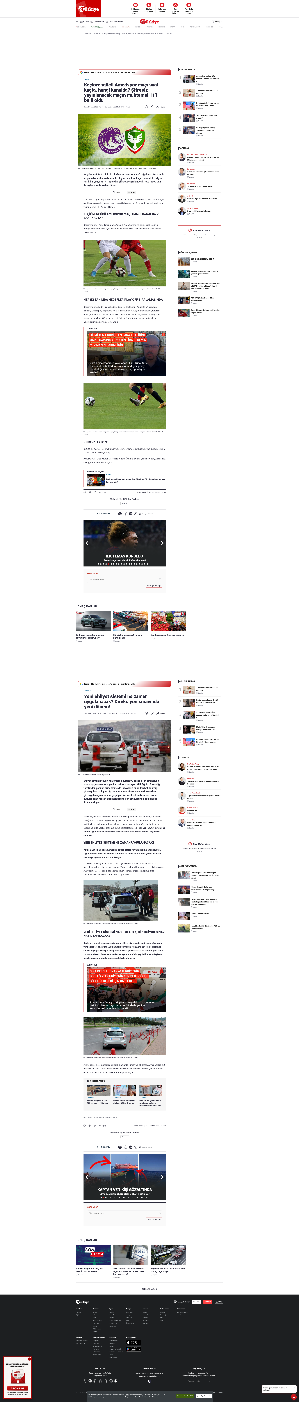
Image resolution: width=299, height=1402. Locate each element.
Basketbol (112, 1326)
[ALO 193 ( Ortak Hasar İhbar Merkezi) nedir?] (184, 304)
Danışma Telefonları (116, 1352)
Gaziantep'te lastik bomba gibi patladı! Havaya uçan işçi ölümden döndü (205, 875)
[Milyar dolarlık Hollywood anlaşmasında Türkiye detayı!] (184, 893)
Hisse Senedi (97, 1320)
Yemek (145, 1318)
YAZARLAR (112, 27)
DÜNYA (172, 27)
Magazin (96, 1340)
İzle (222, 27)
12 (126, 564)
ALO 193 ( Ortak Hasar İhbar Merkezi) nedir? (202, 299)
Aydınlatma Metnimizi (138, 1397)
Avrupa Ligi (113, 1323)
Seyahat (146, 1320)
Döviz (94, 1318)
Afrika (128, 1320)
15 (134, 564)
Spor (111, 1309)
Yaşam (145, 1309)
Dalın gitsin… (192, 810)
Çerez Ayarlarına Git (203, 1396)
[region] (150, 1396)
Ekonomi (96, 1309)
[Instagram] (105, 1381)
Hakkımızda (113, 1340)
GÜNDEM (138, 27)
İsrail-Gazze (130, 1323)
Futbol (111, 1312)
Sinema (162, 1312)
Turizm (95, 1332)
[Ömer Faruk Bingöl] (182, 796)
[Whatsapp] (146, 106)
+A (134, 192)
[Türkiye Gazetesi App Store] (133, 1342)
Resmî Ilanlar (97, 1346)
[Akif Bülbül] (182, 199)
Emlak (95, 1326)
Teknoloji (96, 1343)
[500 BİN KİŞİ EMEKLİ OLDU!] (184, 265)
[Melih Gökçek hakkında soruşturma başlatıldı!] (189, 729)
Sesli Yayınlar (181, 1315)
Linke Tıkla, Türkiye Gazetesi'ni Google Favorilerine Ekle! (109, 72)
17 (139, 564)
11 (124, 564)
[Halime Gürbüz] (182, 810)
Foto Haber (96, 1352)
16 (137, 564)
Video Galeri (97, 1355)
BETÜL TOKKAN (93, 1117)
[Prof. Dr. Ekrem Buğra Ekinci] (182, 157)
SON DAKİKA (81, 27)
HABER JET (209, 27)
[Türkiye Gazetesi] (149, 24)
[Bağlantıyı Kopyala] (152, 107)
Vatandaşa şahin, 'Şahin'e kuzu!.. (200, 186)
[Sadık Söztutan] (182, 211)
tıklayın (199, 237)
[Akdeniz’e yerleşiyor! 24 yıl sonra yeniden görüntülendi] (184, 277)
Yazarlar (79, 1337)
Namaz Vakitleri (182, 1312)
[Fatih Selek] (182, 186)
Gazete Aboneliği (99, 21)
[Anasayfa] (82, 1302)
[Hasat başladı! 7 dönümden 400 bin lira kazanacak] (184, 932)
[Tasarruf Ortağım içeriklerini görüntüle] (97, 27)
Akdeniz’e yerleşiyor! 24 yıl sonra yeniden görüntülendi (204, 272)
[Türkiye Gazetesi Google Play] (133, 1349)
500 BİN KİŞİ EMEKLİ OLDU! (202, 259)
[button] (162, 543)
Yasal (111, 1355)
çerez (127, 1395)
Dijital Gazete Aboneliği (116, 21)
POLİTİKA (150, 27)
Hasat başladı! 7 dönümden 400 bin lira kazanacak (205, 927)
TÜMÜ (150, 564)
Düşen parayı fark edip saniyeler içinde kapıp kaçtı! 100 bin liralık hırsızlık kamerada (204, 902)
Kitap (162, 1318)
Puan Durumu (114, 1315)
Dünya (128, 1309)
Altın (94, 1315)
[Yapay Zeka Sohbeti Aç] (294, 1397)
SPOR (182, 27)
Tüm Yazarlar (80, 1343)
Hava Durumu (147, 1315)
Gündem (79, 1309)
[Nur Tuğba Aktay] (182, 767)
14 (131, 564)
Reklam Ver (113, 1357)
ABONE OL (208, 1302)
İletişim (112, 1343)
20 (147, 564)
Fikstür (111, 1318)
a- (129, 192)
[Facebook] (90, 492)
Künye (111, 1346)
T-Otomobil (97, 1329)
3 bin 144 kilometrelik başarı (198, 211)
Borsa (95, 1312)
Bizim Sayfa (181, 1309)
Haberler (87, 79)
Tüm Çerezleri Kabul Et (185, 1396)
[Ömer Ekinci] (182, 823)
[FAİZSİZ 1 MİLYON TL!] (184, 920)
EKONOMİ (161, 27)
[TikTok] (111, 1381)
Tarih (161, 1320)
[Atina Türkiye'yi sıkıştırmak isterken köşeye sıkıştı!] (184, 316)
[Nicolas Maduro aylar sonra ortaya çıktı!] (184, 289)
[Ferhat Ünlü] (182, 781)
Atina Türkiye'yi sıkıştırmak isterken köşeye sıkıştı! (205, 311)
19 (144, 564)
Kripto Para (96, 1323)
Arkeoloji (163, 1315)
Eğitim (78, 1315)
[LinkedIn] (130, 514)
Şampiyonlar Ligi (115, 1320)
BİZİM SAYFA (126, 27)
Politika (78, 1312)
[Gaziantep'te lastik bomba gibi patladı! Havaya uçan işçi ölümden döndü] (184, 879)
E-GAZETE (196, 1302)
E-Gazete (86, 21)
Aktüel (145, 1323)
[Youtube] (100, 1381)
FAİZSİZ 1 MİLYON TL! (200, 914)
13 (129, 564)
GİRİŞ (217, 21)
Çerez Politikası (217, 1392)
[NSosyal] (135, 513)
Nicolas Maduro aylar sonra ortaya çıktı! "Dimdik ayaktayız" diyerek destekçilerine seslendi (205, 286)
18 (142, 564)
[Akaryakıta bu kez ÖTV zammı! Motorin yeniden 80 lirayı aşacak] (189, 79)
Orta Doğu (129, 1312)
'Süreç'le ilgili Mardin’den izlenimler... (202, 199)
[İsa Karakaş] (182, 172)
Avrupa (128, 1315)
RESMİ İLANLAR (195, 27)
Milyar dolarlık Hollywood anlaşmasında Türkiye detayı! (203, 888)
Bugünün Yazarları (82, 1340)
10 (121, 564)
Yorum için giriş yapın (154, 586)
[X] (120, 514)
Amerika (129, 1318)
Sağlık (145, 1312)
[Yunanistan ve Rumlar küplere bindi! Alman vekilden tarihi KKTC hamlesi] (189, 93)
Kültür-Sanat (164, 1309)
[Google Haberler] (146, 514)
